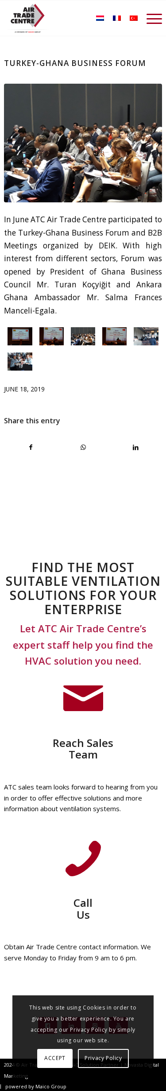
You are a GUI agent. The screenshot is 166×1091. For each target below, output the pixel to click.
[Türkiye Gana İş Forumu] (83, 143)
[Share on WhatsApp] (83, 447)
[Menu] (150, 18)
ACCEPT (55, 1058)
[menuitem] (150, 18)
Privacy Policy (103, 1058)
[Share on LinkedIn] (136, 447)
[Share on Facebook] (30, 447)
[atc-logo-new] (27, 18)
